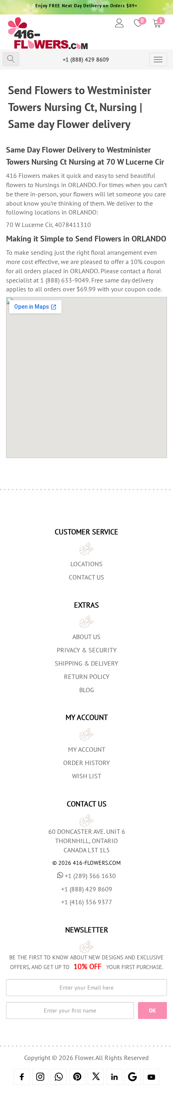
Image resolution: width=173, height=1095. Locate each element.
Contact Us (86, 577)
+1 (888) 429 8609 (86, 59)
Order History (86, 763)
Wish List (86, 776)
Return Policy (86, 676)
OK (152, 1010)
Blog (86, 690)
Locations (86, 564)
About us (86, 637)
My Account (86, 749)
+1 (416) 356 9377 (86, 902)
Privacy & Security (87, 650)
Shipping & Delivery (86, 663)
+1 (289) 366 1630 (90, 876)
